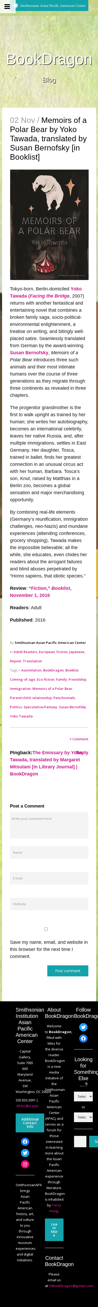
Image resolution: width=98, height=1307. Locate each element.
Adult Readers (25, 651)
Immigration (20, 688)
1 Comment (79, 739)
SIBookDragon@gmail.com (71, 1285)
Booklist (71, 670)
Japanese (76, 651)
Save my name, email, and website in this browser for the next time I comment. (49, 949)
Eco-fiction (45, 679)
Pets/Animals (64, 697)
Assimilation (31, 670)
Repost (15, 661)
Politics (16, 707)
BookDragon (49, 59)
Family (61, 679)
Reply (82, 752)
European (47, 651)
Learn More (54, 1230)
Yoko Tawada (21, 716)
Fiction (62, 651)
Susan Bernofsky (29, 352)
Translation (32, 661)
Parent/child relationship (31, 697)
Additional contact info (29, 1123)
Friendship (77, 679)
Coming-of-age (22, 679)
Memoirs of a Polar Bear (52, 688)
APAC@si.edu (27, 1105)
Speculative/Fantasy (40, 707)
